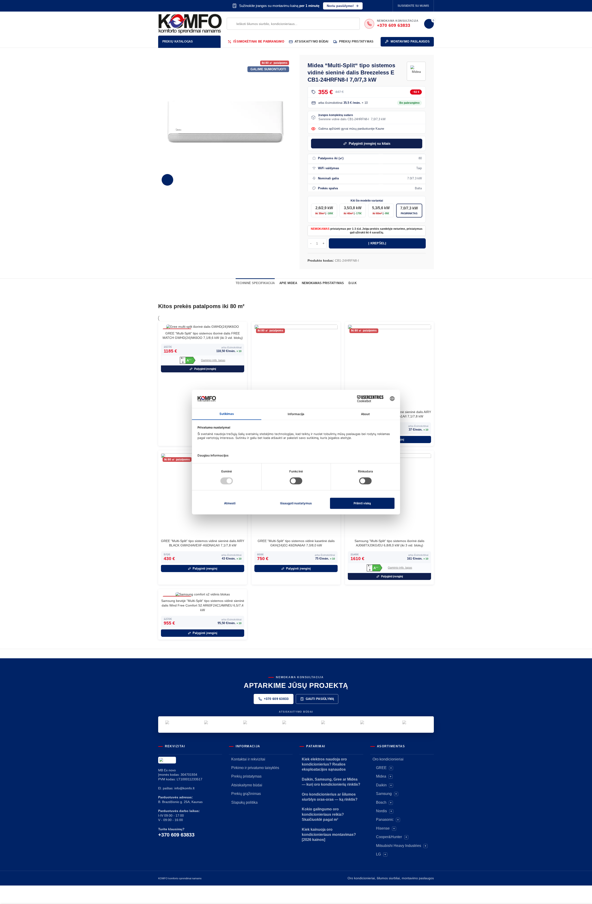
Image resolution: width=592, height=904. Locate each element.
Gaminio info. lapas (213, 360)
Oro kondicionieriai (388, 759)
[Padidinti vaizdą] (167, 180)
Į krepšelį (377, 243)
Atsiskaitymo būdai (246, 785)
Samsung (384, 794)
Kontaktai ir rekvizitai (248, 759)
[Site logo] (190, 23)
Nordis (381, 811)
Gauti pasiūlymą (320, 699)
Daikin (381, 785)
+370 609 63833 (276, 699)
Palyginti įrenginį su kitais (369, 143)
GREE (381, 768)
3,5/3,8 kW (353, 210)
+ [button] (391, 768)
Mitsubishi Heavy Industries (398, 846)
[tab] (255, 283)
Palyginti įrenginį (205, 369)
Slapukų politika (244, 802)
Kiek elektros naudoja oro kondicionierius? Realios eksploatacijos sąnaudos (324, 764)
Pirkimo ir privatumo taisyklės (255, 768)
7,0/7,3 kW (409, 210)
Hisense (383, 828)
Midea (381, 776)
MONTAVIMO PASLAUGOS (410, 41)
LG (378, 854)
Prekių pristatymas (246, 776)
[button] (187, 360)
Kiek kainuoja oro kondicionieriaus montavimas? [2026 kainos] (329, 834)
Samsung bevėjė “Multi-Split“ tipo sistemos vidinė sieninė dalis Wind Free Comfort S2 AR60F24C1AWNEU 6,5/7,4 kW (202, 605)
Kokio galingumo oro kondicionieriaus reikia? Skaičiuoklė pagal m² (323, 814)
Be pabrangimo (409, 102)
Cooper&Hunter (389, 837)
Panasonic (385, 819)
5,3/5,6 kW (381, 210)
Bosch (381, 802)
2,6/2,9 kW (324, 210)
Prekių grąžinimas (246, 794)
